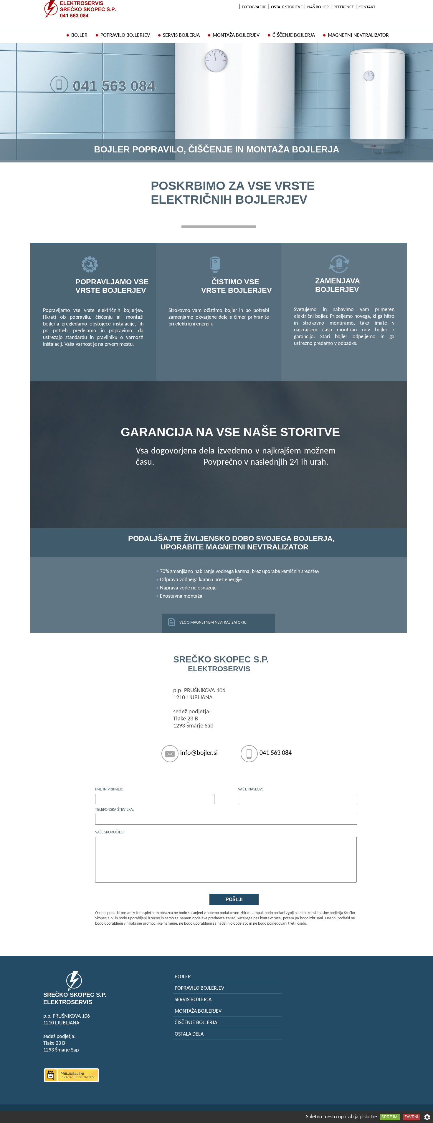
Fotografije (254, 7)
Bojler (79, 35)
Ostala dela (189, 1034)
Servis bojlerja (181, 35)
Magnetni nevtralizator (358, 35)
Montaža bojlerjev (236, 35)
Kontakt (366, 7)
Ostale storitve (287, 7)
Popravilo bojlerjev (125, 35)
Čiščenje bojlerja (293, 35)
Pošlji (234, 899)
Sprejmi (390, 1117)
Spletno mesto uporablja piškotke (341, 1117)
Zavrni (411, 1117)
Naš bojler (318, 7)
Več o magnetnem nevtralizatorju (213, 622)
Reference (343, 7)
